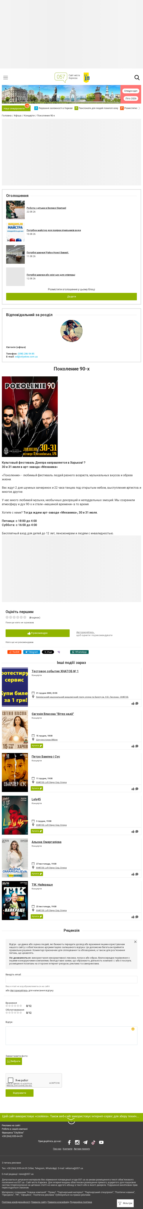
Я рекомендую (39, 633)
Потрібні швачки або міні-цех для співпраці (51, 275)
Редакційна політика (81, 1202)
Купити (35, 745)
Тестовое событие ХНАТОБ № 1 (55, 671)
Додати (71, 296)
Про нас (57, 1149)
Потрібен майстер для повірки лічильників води (54, 230)
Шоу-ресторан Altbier (47, 740)
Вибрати (15, 1061)
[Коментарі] (136, 703)
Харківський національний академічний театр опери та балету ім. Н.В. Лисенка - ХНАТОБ (82, 697)
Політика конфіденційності (16, 1202)
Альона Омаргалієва (46, 842)
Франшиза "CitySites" (13, 1132)
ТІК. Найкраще (42, 884)
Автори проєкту (82, 1149)
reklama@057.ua (74, 1168)
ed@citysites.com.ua (26, 356)
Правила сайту (39, 1202)
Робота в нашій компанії (15, 1129)
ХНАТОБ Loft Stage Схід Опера (51, 782)
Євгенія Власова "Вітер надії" (53, 714)
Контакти (67, 1149)
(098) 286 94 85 (26, 353)
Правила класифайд (58, 1202)
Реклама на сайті (11, 1125)
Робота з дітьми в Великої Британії (46, 208)
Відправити (19, 1093)
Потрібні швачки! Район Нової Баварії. (48, 252)
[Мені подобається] (132, 703)
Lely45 (36, 799)
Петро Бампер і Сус (46, 756)
